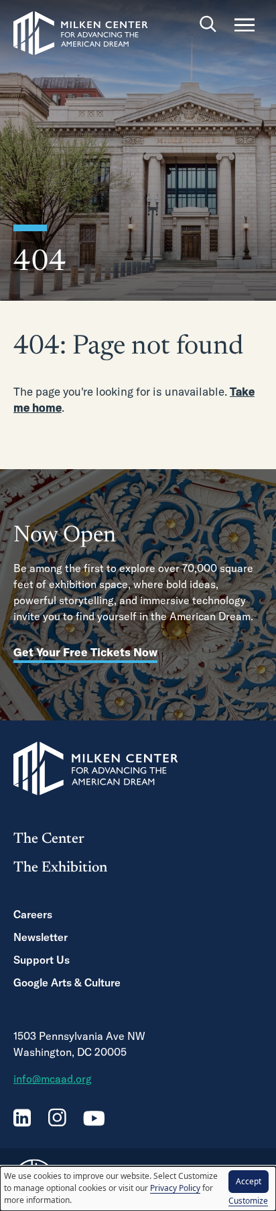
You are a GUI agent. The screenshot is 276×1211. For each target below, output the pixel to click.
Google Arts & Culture (67, 982)
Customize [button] (248, 1200)
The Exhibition (60, 868)
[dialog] (138, 1188)
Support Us (41, 959)
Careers (32, 914)
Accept (248, 1181)
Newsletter (40, 937)
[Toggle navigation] (244, 24)
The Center (48, 839)
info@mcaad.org (52, 1078)
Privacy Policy (175, 1188)
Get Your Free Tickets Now (85, 652)
